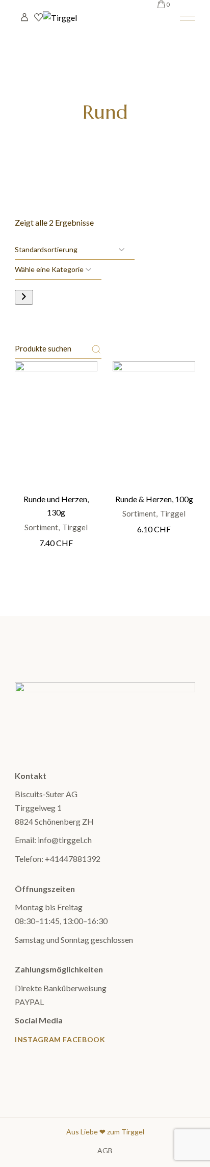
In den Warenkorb (56, 409)
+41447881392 (72, 858)
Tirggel (75, 527)
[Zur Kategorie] (24, 297)
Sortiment (41, 527)
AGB (105, 1150)
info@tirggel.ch (65, 840)
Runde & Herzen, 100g (154, 499)
